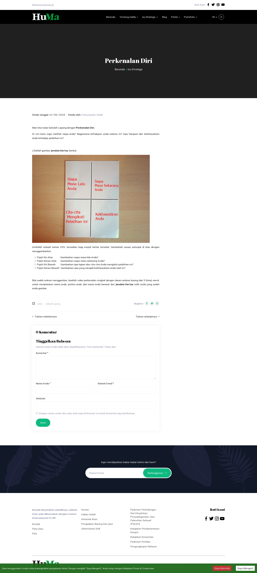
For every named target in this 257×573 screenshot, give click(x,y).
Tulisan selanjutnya (146, 316)
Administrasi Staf (90, 528)
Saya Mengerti (245, 568)
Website (40, 398)
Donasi (85, 509)
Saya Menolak (222, 568)
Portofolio (189, 16)
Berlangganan (155, 472)
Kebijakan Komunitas (141, 536)
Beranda (110, 16)
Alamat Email (106, 383)
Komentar (42, 353)
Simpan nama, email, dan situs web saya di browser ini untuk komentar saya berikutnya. (87, 413)
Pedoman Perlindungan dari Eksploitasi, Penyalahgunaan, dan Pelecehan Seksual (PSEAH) (143, 516)
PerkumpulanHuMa (92, 114)
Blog (164, 16)
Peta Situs (37, 528)
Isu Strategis (149, 16)
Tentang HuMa (127, 16)
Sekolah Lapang (53, 304)
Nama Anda (43, 383)
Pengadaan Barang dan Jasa (97, 523)
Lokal (39, 304)
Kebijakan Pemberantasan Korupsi (144, 530)
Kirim (43, 422)
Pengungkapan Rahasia (143, 546)
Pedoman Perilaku (140, 541)
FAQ (34, 533)
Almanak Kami (89, 519)
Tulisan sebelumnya (46, 316)
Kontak (36, 524)
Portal (174, 16)
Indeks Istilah (88, 514)
